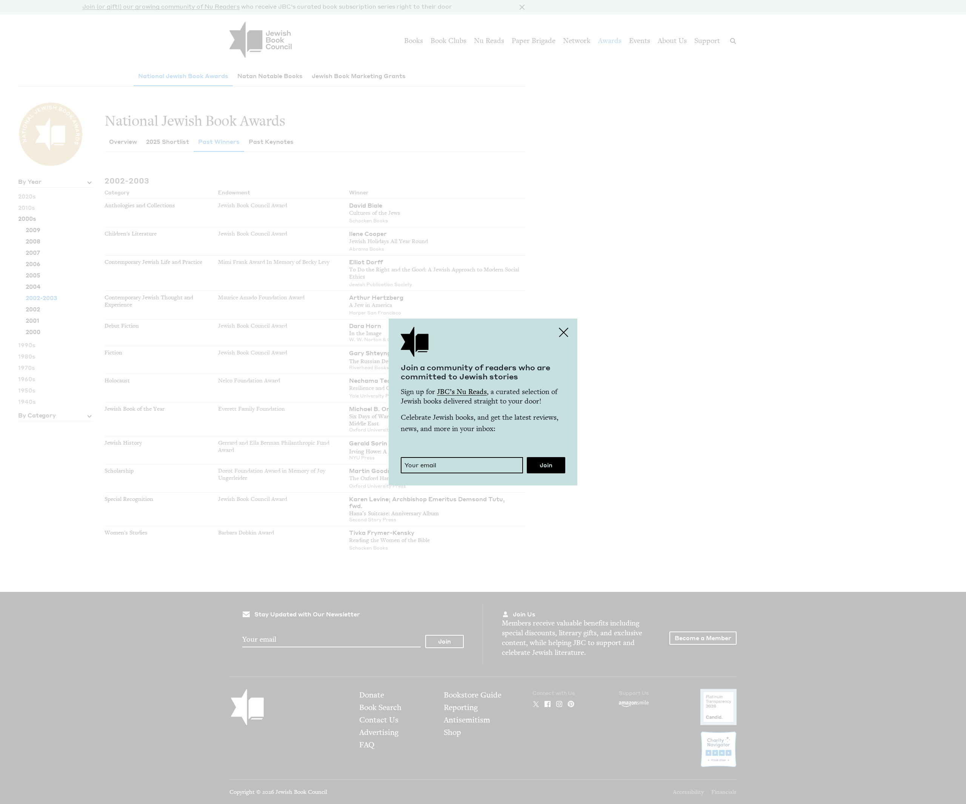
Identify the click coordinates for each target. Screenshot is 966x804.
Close (564, 332)
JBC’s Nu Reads (462, 391)
